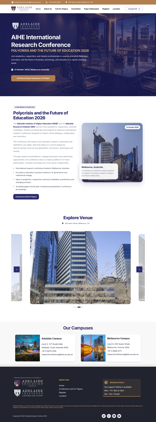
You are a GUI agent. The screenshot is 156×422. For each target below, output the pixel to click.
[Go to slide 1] (73, 307)
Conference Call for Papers (26, 197)
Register (62, 392)
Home (61, 385)
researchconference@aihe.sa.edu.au (57, 354)
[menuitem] (38, 9)
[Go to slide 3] (79, 307)
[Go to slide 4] (82, 307)
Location (63, 396)
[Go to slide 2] (75, 307)
